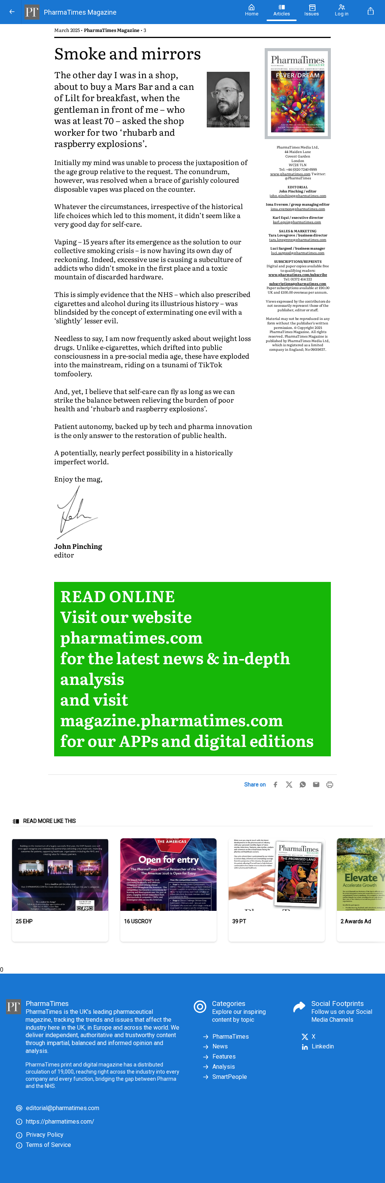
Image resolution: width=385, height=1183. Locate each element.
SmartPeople (229, 1076)
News (220, 1046)
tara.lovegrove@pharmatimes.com (297, 239)
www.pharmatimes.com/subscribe (297, 274)
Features (224, 1056)
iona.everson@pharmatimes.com (298, 208)
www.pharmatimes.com (290, 173)
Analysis (223, 1066)
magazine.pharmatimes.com (171, 719)
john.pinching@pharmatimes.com (298, 195)
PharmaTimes (230, 1036)
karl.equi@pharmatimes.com (297, 221)
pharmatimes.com (131, 636)
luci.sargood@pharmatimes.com (297, 252)
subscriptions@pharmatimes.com (297, 283)
